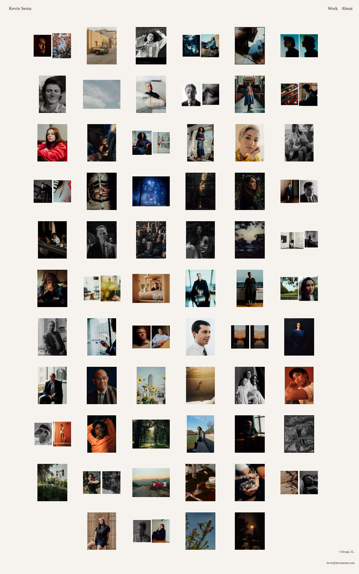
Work (333, 8)
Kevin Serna (20, 8)
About (347, 8)
